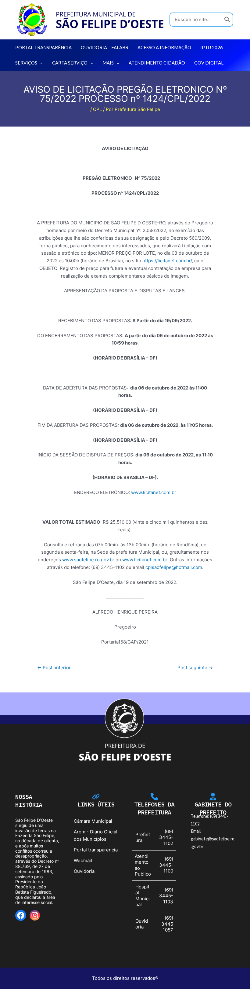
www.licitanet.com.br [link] (153, 492)
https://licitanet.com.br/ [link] (167, 261)
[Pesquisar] (227, 19)
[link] (90, 19)
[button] (40, 62)
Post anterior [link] (54, 667)
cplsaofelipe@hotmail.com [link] (173, 567)
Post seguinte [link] (195, 667)
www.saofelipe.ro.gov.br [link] (88, 560)
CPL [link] (97, 109)
